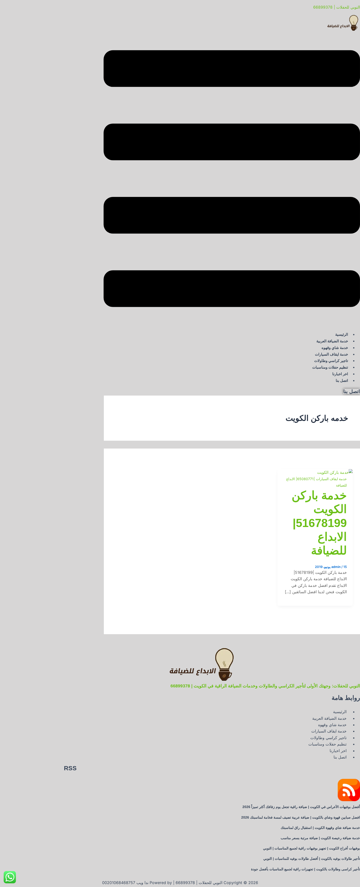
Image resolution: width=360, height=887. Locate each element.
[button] (232, 179)
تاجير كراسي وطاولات (331, 361)
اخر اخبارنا (340, 374)
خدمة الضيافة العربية (332, 341)
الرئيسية (341, 334)
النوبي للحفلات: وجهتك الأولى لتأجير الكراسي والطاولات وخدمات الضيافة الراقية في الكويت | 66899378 (265, 685)
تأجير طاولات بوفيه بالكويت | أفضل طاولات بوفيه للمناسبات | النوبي (311, 859)
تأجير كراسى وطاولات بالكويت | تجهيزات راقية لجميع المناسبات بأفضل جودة (305, 869)
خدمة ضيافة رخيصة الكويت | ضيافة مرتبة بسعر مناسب (320, 838)
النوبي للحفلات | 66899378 (336, 7)
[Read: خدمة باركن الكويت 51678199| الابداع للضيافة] (335, 472)
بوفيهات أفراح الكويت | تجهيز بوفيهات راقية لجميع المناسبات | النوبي (311, 848)
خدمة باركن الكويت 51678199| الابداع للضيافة (319, 523)
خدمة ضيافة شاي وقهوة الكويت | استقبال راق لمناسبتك (320, 828)
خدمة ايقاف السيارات (331, 354)
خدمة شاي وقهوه (335, 348)
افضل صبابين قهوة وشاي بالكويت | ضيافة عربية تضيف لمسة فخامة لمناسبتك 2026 (300, 817)
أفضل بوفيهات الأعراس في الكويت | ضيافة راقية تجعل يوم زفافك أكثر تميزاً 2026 (301, 807)
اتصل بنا (342, 380)
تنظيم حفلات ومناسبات (330, 367)
